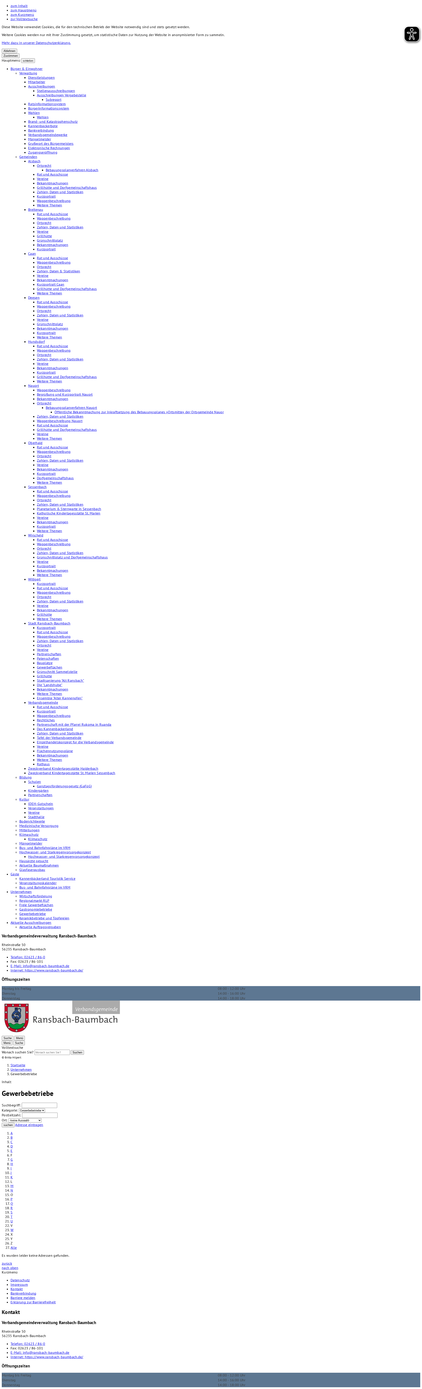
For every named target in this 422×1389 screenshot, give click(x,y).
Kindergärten (38, 790)
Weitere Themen (49, 205)
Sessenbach (37, 487)
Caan (32, 253)
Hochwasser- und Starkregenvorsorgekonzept (55, 852)
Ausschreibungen (41, 86)
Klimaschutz (29, 834)
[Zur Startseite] (62, 1033)
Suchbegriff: (11, 1105)
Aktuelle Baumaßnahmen (39, 865)
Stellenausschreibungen (56, 90)
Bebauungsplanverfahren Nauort (71, 407)
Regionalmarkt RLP (34, 900)
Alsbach (34, 161)
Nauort (33, 385)
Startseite (18, 1065)
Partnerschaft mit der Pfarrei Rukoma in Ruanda (74, 724)
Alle (14, 1247)
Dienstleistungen (41, 77)
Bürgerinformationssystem (48, 108)
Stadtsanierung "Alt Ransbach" (60, 680)
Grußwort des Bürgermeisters (51, 143)
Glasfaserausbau (32, 869)
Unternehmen (21, 891)
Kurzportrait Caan (50, 284)
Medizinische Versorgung (38, 825)
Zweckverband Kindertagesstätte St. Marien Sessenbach (71, 773)
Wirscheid (35, 535)
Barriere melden (23, 1297)
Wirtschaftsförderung (35, 896)
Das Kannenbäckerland (55, 729)
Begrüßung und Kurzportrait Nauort (65, 394)
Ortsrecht (44, 165)
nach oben (10, 1268)
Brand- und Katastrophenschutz (53, 121)
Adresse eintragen (29, 1125)
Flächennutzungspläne (55, 751)
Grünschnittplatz (50, 240)
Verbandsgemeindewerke (47, 134)
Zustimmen (11, 55)
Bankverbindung (41, 130)
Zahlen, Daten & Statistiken (58, 271)
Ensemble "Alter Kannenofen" (60, 698)
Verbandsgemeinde (43, 702)
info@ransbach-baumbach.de (40, 966)
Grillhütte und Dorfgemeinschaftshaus (67, 187)
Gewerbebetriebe (32, 913)
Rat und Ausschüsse (52, 174)
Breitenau (35, 209)
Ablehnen (9, 51)
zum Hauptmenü (23, 10)
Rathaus (43, 764)
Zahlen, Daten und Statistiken (60, 192)
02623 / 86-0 (28, 957)
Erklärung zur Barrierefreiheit (33, 1302)
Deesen (34, 297)
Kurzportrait (46, 196)
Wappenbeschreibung (54, 200)
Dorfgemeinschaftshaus (55, 478)
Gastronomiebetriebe (35, 909)
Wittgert (34, 579)
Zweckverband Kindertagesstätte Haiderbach (63, 768)
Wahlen (34, 112)
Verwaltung (28, 73)
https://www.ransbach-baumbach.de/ (47, 970)
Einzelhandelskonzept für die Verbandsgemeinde (75, 742)
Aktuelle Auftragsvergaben (40, 927)
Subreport (53, 99)
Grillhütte (44, 236)
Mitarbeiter (36, 82)
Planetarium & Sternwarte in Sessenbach (69, 509)
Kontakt (17, 1289)
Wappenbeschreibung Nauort (59, 421)
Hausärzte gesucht (33, 861)
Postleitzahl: (11, 1115)
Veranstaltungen (41, 808)
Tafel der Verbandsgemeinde (59, 737)
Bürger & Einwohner (27, 68)
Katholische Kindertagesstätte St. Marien (68, 513)
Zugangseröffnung (42, 152)
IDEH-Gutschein (40, 803)
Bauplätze (45, 663)
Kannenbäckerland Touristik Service (47, 878)
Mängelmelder (39, 139)
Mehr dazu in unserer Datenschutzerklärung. (36, 42)
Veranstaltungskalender (37, 883)
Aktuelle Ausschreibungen (31, 922)
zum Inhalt (19, 6)
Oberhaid (35, 443)
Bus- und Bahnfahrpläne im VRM (44, 847)
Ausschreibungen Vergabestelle (61, 95)
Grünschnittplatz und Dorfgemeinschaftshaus (72, 557)
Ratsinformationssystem (47, 104)
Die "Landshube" (49, 685)
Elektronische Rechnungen (49, 148)
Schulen (34, 781)
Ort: (4, 1120)
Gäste (15, 874)
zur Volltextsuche (24, 19)
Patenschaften (48, 658)
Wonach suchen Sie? (18, 1052)
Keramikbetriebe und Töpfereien (44, 918)
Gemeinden (28, 156)
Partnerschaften (49, 654)
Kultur (24, 799)
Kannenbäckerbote (43, 126)
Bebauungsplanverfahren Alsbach (72, 170)
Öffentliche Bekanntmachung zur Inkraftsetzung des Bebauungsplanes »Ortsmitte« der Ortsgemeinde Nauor (139, 412)
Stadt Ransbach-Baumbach (49, 623)
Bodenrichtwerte (32, 821)
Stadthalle (36, 817)
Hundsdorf (36, 341)
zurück (7, 1263)
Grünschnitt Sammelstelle (57, 671)
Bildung (25, 777)
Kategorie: (10, 1110)
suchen (8, 1125)
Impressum (19, 1284)
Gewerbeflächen (49, 667)
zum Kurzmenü (22, 14)
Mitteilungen (29, 830)
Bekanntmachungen (52, 183)
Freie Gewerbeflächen (36, 905)
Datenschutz (20, 1280)
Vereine (42, 178)
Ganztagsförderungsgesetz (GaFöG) (64, 786)
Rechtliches (46, 720)
